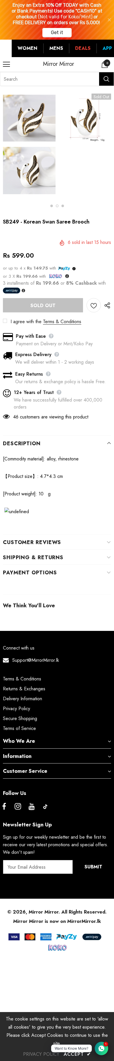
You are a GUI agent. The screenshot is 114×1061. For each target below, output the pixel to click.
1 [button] (51, 206)
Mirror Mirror (58, 64)
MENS (56, 48)
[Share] (106, 305)
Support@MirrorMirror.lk (35, 660)
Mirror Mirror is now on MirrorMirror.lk (57, 921)
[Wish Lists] (94, 305)
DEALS (83, 48)
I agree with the (26, 321)
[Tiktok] (45, 806)
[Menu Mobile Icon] (6, 64)
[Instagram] (18, 806)
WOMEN (27, 48)
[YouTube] (31, 806)
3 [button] (62, 206)
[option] (29, 145)
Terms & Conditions (62, 321)
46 (15, 417)
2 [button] (57, 206)
